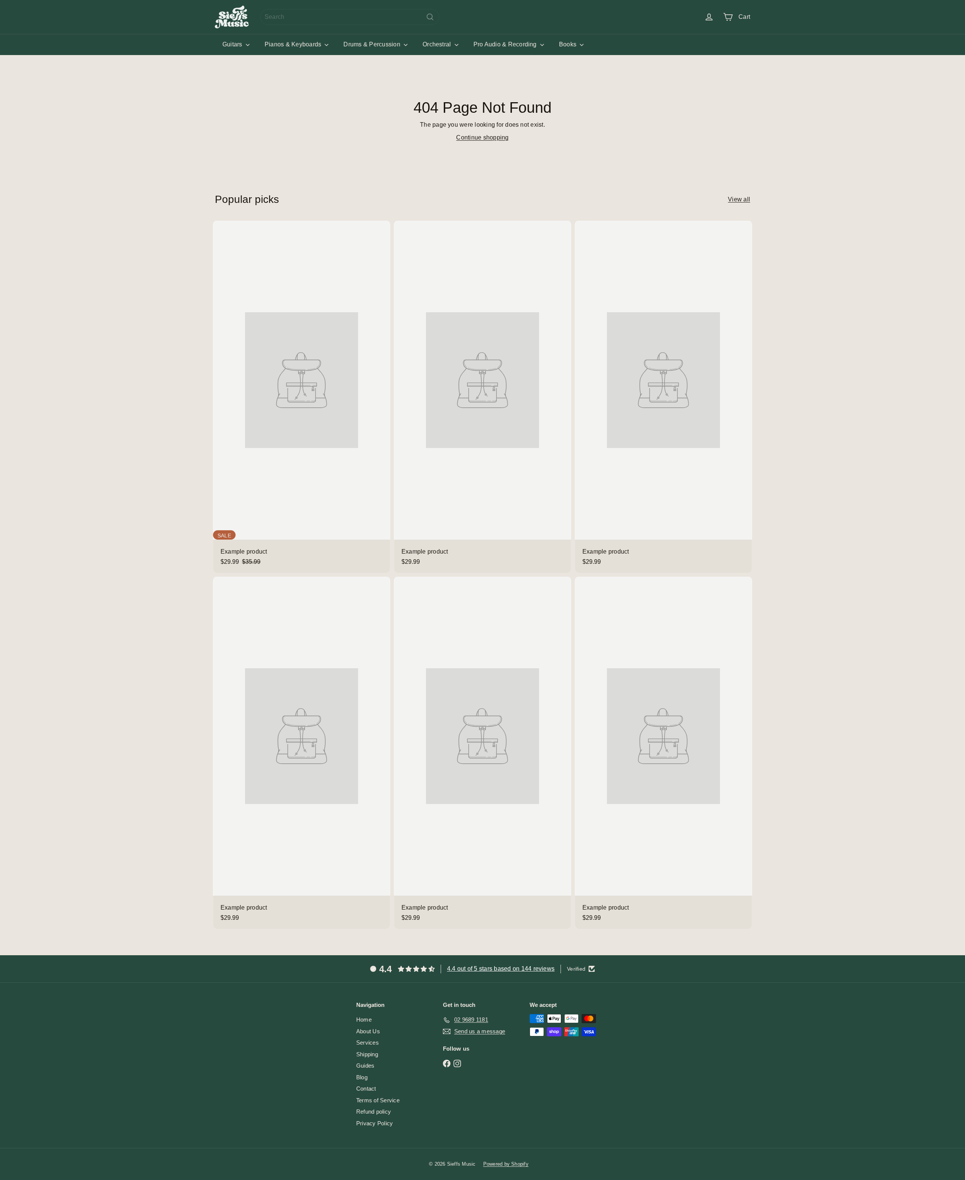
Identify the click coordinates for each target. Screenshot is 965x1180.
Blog (362, 1077)
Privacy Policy (374, 1123)
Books (568, 44)
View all (739, 199)
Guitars (233, 44)
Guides (365, 1065)
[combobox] (349, 17)
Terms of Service (378, 1100)
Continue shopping (482, 137)
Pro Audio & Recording (505, 44)
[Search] (430, 17)
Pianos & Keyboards (294, 44)
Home (364, 1019)
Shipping (367, 1054)
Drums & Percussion (372, 44)
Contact (366, 1088)
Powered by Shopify (505, 1164)
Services (367, 1042)
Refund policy (373, 1111)
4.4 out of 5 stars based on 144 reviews (500, 968)
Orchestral (438, 44)
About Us (368, 1031)
